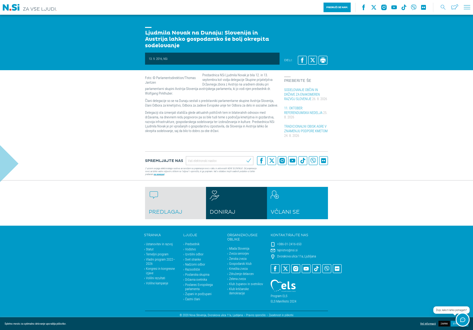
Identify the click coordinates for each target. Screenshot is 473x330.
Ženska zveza (237, 258)
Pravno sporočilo (256, 315)
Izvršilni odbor (194, 254)
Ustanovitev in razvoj (159, 244)
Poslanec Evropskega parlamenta (199, 286)
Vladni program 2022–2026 (160, 261)
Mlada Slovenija (239, 248)
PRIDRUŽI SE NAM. (337, 7)
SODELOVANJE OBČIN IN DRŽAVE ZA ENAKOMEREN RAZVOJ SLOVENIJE (305, 94)
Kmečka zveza (238, 268)
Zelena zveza (237, 278)
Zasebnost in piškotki (281, 315)
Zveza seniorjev (239, 253)
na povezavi (159, 174)
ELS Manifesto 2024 (283, 301)
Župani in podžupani (198, 294)
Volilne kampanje (157, 283)
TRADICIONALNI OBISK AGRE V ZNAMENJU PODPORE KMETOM (306, 131)
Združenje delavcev (241, 273)
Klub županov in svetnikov (246, 284)
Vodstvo (190, 249)
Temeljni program (157, 254)
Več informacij (428, 323)
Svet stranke (193, 259)
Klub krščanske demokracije (239, 291)
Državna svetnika (196, 279)
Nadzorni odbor (195, 264)
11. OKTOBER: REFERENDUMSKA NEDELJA (305, 112)
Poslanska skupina (197, 274)
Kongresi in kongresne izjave (160, 270)
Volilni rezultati (155, 278)
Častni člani (192, 299)
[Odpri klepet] (463, 320)
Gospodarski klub (240, 263)
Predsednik (192, 244)
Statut (150, 249)
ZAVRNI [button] (444, 323)
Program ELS (279, 296)
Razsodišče (192, 269)
